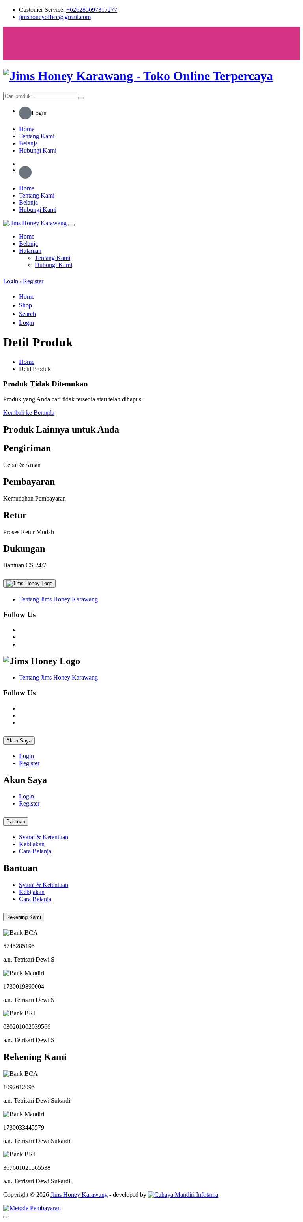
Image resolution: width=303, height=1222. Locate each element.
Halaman (30, 250)
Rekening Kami (23, 917)
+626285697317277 (91, 9)
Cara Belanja (35, 851)
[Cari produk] (81, 98)
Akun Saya (19, 741)
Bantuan (15, 822)
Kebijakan (32, 844)
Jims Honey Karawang (79, 1194)
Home (26, 129)
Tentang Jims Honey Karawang (58, 599)
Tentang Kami (36, 136)
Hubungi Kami (37, 150)
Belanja (28, 143)
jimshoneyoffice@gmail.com (55, 16)
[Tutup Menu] (71, 225)
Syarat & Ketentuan (43, 837)
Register (29, 763)
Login (26, 756)
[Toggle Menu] (18, 43)
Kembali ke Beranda (28, 412)
